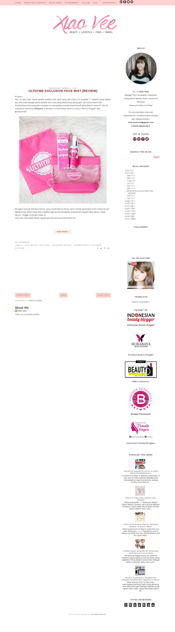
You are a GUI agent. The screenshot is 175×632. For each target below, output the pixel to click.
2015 (127, 211)
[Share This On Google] (109, 248)
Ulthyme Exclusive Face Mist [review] (63, 91)
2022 (127, 170)
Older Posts (103, 295)
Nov (129, 178)
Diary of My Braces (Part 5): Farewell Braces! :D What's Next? (141, 525)
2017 (127, 206)
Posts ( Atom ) (35, 301)
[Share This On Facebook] (98, 248)
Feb (129, 196)
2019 (127, 201)
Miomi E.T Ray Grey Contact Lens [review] (141, 499)
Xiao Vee (22, 311)
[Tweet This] (101, 248)
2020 (127, 173)
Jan (129, 198)
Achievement (72, 3)
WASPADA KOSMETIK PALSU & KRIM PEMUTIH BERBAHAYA (141, 472)
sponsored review (62, 245)
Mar (129, 188)
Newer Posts (22, 295)
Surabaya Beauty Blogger (84, 109)
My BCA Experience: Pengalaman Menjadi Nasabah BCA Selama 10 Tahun (141, 579)
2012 (127, 219)
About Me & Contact (35, 3)
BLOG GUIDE (55, 3)
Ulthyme (19, 248)
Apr (129, 186)
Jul (129, 183)
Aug (129, 181)
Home (18, 3)
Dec (129, 175)
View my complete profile (27, 314)
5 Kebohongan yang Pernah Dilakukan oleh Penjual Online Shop (141, 552)
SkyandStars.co (98, 614)
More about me (140, 126)
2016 (127, 209)
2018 (127, 203)
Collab (86, 3)
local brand (31, 245)
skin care (44, 245)
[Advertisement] (63, 64)
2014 (127, 214)
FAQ (95, 3)
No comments (22, 242)
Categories (109, 3)
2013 (127, 216)
